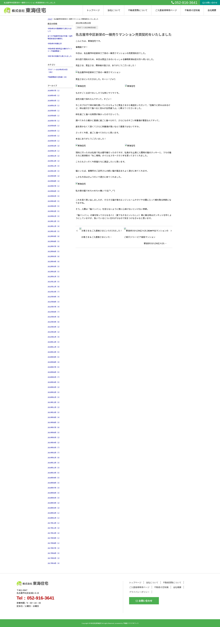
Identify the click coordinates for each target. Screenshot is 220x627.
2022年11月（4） (54, 226)
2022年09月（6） (54, 236)
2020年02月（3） (54, 392)
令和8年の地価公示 (55, 43)
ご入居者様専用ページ (166, 10)
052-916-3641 (186, 3)
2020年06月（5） (54, 372)
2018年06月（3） (54, 493)
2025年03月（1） (54, 141)
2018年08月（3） (54, 482)
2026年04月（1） (54, 95)
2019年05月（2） (54, 437)
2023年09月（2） (54, 176)
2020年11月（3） (54, 347)
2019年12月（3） (54, 402)
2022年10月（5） (54, 231)
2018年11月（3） (54, 467)
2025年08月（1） (54, 115)
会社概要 (212, 10)
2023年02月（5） (54, 211)
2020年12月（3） (54, 342)
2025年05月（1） (54, 130)
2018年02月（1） (54, 513)
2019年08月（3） (54, 422)
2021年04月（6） (54, 322)
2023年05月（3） (54, 196)
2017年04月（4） (54, 563)
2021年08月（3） (54, 301)
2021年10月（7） (54, 291)
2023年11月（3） (54, 166)
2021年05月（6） (54, 316)
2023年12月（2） (54, 161)
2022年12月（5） (54, 221)
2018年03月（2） (54, 508)
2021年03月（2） (54, 327)
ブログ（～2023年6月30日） (87, 27)
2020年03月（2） (54, 387)
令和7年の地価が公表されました (60, 56)
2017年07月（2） (54, 548)
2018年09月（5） (54, 477)
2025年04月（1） (54, 135)
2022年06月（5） (54, 251)
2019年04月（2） (54, 442)
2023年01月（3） (54, 216)
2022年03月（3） (54, 266)
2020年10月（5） (54, 352)
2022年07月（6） (54, 246)
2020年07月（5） (54, 367)
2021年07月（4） (54, 306)
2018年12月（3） (54, 462)
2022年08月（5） (54, 241)
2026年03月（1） (54, 100)
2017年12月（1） (54, 523)
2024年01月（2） (54, 156)
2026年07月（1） (54, 90)
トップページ (93, 10)
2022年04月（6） (54, 261)
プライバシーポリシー (139, 591)
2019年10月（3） (54, 412)
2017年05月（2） (54, 558)
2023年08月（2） (54, 181)
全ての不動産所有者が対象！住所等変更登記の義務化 (60, 37)
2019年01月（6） (54, 457)
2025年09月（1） (54, 110)
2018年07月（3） (54, 487)
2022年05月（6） (54, 256)
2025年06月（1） (54, 125)
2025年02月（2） (54, 145)
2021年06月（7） (54, 312)
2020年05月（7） (54, 377)
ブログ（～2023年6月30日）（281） (58, 70)
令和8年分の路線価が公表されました (60, 29)
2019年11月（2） (54, 407)
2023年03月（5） (54, 206)
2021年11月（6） (54, 286)
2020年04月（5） (54, 382)
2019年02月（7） (54, 452)
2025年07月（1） (54, 120)
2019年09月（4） (54, 417)
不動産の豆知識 (192, 10)
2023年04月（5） (54, 201)
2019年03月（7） (54, 447)
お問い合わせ (211, 2)
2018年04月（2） (54, 503)
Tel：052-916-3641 (35, 598)
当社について (113, 10)
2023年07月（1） (54, 186)
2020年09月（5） (54, 357)
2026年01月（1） (54, 105)
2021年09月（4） (54, 296)
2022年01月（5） (54, 276)
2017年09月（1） (54, 538)
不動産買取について (137, 10)
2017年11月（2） (54, 528)
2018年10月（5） (54, 472)
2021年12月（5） (54, 281)
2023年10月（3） (54, 171)
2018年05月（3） (54, 498)
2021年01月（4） (54, 337)
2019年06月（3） (54, 432)
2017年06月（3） (54, 553)
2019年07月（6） (54, 427)
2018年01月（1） (54, 518)
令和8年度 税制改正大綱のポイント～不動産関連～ (60, 49)
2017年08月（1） (54, 543)
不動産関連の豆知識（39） (58, 77)
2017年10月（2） (54, 533)
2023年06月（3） (54, 191)
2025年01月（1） (54, 151)
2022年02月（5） (54, 271)
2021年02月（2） (54, 332)
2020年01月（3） (54, 397)
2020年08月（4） (54, 362)
